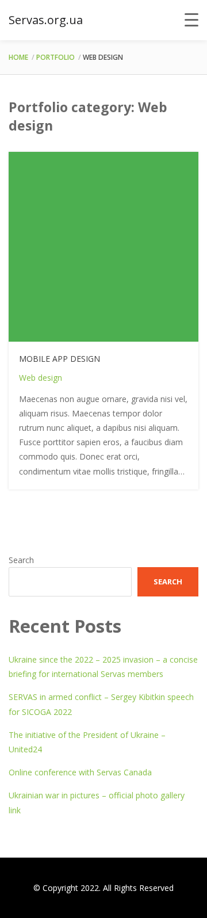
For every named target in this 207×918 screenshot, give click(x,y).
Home (18, 57)
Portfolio (55, 57)
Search (21, 559)
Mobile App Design (59, 358)
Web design (40, 377)
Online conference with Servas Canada (80, 772)
